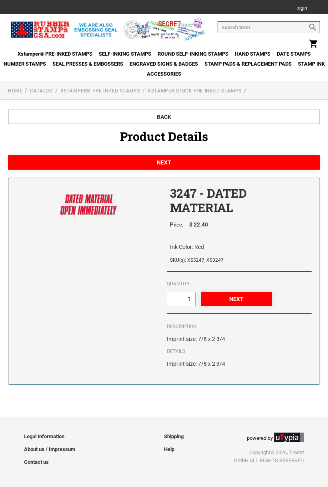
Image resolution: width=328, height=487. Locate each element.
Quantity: (179, 284)
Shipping (174, 436)
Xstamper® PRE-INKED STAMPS (55, 54)
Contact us (36, 462)
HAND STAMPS (252, 54)
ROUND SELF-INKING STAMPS (193, 54)
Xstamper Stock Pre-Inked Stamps (195, 91)
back (164, 117)
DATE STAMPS (294, 54)
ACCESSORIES (164, 74)
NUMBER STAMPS (25, 64)
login (301, 8)
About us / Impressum (49, 449)
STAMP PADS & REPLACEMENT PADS (248, 64)
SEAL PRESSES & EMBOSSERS (87, 64)
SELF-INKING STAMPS (125, 54)
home (15, 91)
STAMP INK (311, 64)
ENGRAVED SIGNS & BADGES (164, 64)
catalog (41, 91)
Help (169, 449)
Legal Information (44, 436)
